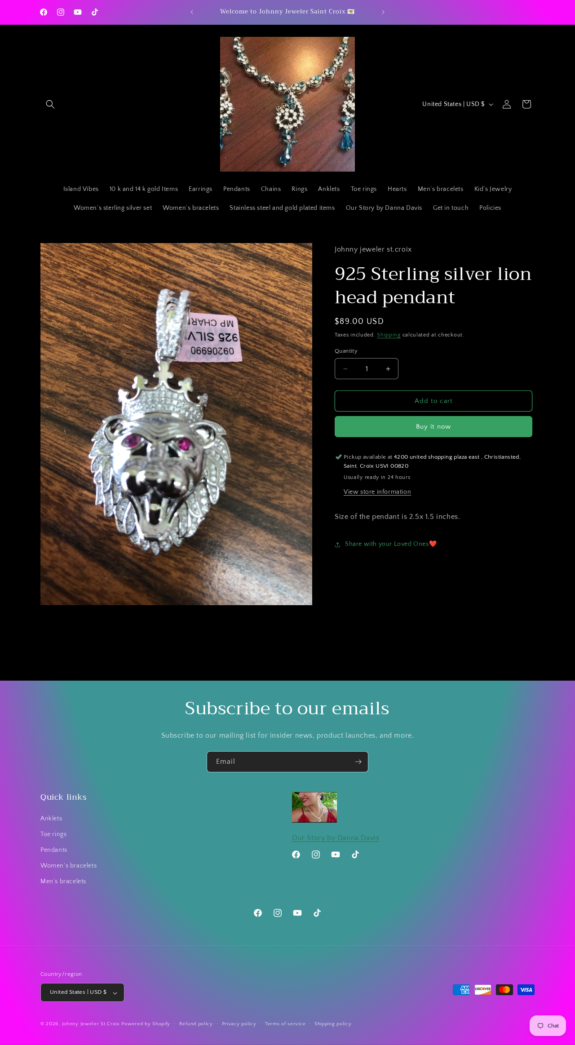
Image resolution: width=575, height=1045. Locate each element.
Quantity (346, 351)
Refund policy (196, 1024)
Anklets (51, 818)
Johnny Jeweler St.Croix (92, 1024)
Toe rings (53, 834)
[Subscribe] (358, 761)
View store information (377, 492)
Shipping (389, 335)
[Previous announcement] (192, 12)
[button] (50, 104)
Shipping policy (333, 1024)
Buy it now (433, 426)
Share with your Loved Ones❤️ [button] (391, 544)
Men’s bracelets (63, 881)
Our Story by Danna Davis (335, 838)
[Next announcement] (383, 12)
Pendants (53, 850)
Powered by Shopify (145, 1024)
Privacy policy (239, 1024)
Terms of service (285, 1024)
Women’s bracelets (68, 865)
